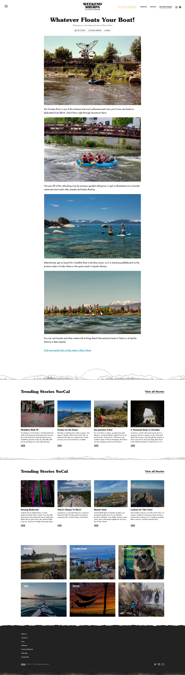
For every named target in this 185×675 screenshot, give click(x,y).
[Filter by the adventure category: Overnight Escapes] (92, 546)
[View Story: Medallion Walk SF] (37, 413)
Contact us (24, 638)
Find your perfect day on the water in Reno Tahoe (67, 350)
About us (24, 634)
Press (22, 641)
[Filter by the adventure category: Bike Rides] (44, 546)
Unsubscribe (25, 657)
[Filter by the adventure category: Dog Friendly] (141, 546)
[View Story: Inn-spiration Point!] (111, 413)
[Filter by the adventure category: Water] (44, 583)
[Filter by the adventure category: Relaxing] (92, 583)
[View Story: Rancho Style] (111, 493)
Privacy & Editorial (27, 649)
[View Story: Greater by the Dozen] (74, 413)
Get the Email (165, 7)
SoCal (153, 7)
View (23, 445)
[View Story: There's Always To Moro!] (74, 493)
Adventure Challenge (127, 7)
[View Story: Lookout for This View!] (147, 493)
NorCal (143, 7)
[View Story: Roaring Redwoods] (37, 493)
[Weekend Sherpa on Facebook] (159, 664)
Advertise (24, 645)
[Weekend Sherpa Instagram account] (177, 7)
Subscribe (24, 653)
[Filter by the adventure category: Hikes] (141, 583)
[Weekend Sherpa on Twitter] (155, 664)
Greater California (96, 30)
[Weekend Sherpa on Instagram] (163, 664)
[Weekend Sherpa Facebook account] (181, 7)
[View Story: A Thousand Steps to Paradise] (147, 413)
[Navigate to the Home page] (92, 6)
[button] (6, 6)
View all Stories (154, 392)
